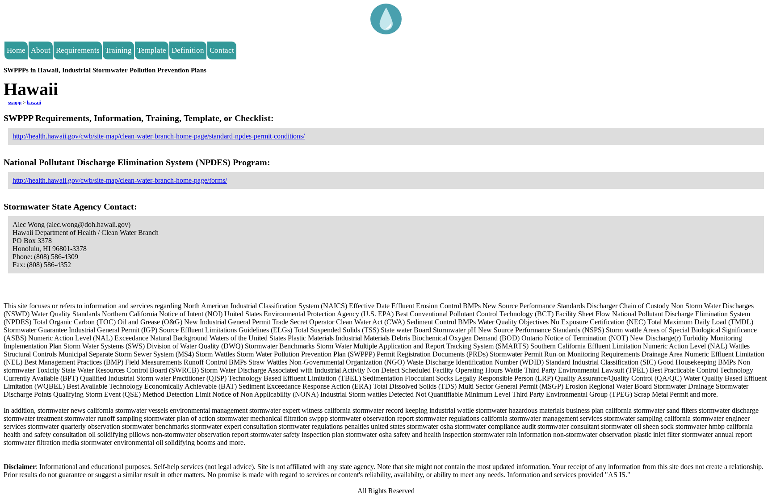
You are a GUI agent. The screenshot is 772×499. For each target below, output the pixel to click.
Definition (188, 50)
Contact (222, 50)
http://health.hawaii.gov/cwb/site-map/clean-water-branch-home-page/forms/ (120, 180)
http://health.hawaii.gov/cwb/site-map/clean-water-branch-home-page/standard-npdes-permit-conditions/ (159, 136)
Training (118, 50)
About (40, 50)
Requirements (78, 50)
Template (151, 50)
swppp (14, 102)
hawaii (34, 102)
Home (16, 50)
